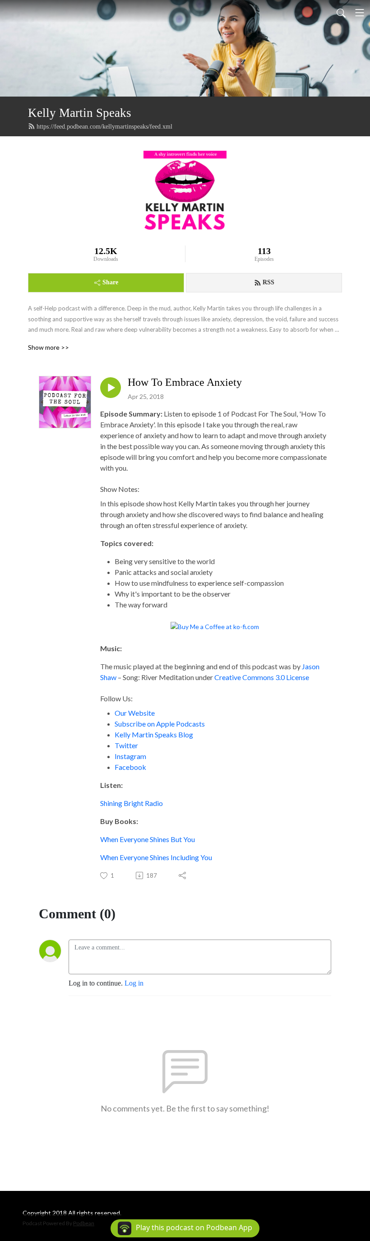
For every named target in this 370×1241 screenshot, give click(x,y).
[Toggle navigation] (359, 12)
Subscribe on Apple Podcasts (160, 723)
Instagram (130, 756)
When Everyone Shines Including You (156, 857)
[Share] (183, 875)
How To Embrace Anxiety (185, 382)
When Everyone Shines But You (147, 839)
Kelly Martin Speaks (79, 113)
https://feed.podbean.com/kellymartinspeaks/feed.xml (104, 126)
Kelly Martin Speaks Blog (154, 734)
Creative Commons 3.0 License (261, 677)
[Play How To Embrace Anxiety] (110, 387)
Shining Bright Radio (131, 803)
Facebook (130, 767)
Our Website (135, 712)
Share (110, 282)
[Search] (341, 13)
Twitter (126, 745)
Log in (134, 983)
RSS (268, 282)
